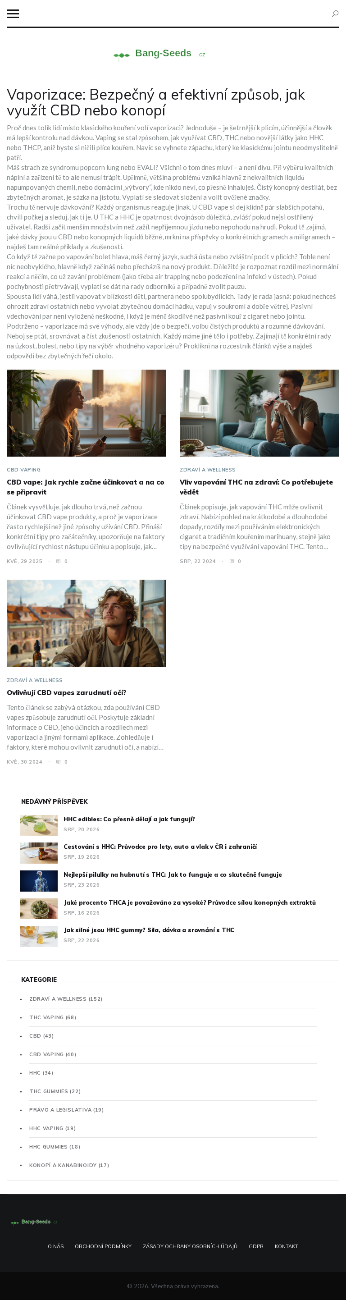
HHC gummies (54, 1147)
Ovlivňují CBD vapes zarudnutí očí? (67, 692)
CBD (41, 1036)
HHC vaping (52, 1128)
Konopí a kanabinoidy (69, 1165)
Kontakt (286, 1246)
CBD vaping (24, 470)
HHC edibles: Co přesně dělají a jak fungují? (129, 819)
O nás (56, 1246)
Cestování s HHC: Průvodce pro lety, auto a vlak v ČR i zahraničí (160, 846)
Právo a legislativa (66, 1110)
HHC (41, 1073)
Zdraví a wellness (208, 470)
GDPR (256, 1246)
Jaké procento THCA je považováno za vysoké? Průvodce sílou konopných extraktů (190, 902)
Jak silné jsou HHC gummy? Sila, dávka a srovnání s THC (149, 930)
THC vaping (53, 1017)
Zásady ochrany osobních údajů (190, 1246)
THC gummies (55, 1091)
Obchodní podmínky (103, 1246)
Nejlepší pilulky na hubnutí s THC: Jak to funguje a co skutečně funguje (173, 874)
